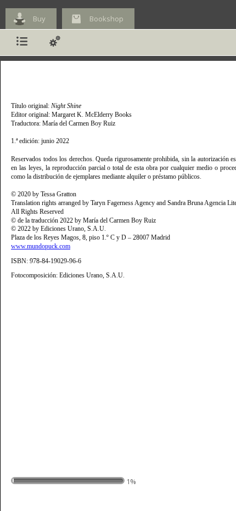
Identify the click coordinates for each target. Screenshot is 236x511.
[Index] (21, 42)
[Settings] (54, 42)
